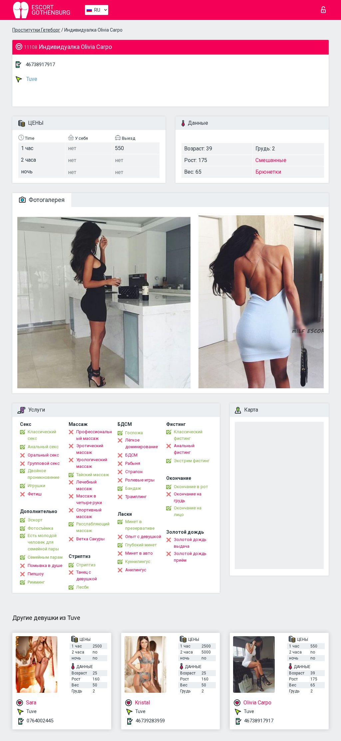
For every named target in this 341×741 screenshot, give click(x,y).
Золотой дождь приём (190, 557)
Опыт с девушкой (143, 536)
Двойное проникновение (43, 474)
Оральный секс (43, 455)
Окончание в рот (191, 486)
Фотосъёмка (40, 528)
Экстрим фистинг (191, 460)
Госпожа (134, 432)
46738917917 (40, 65)
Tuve (31, 79)
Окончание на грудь (187, 497)
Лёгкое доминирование (141, 443)
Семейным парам (45, 557)
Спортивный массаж (89, 513)
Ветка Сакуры (90, 538)
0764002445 (40, 721)
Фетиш (35, 493)
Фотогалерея (46, 199)
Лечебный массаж (86, 485)
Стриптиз (86, 564)
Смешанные (270, 160)
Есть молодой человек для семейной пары (43, 542)
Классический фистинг (188, 435)
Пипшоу (36, 573)
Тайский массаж (92, 474)
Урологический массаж (91, 463)
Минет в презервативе (140, 525)
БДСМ (131, 455)
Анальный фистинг (184, 449)
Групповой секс (44, 463)
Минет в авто (139, 553)
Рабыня (132, 463)
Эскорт (35, 519)
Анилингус (135, 569)
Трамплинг (136, 496)
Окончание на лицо (187, 511)
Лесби (82, 587)
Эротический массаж (89, 449)
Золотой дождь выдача (190, 543)
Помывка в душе (45, 565)
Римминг (36, 582)
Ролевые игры (140, 479)
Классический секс (42, 435)
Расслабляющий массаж (93, 527)
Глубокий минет (141, 544)
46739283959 (150, 721)
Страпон (134, 471)
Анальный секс (43, 446)
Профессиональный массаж (94, 435)
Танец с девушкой (86, 575)
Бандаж (133, 488)
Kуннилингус (137, 561)
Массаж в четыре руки (89, 499)
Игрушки (36, 485)
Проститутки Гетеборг (36, 30)
